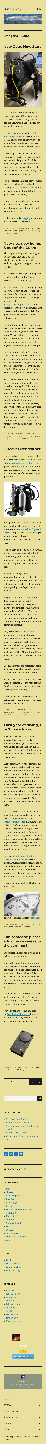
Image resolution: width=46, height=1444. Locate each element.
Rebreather (35, 712)
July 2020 (10, 1290)
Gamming (11, 1213)
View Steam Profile (23, 1357)
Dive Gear (23, 228)
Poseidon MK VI (26, 466)
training (37, 231)
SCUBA (30, 228)
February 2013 (13, 1314)
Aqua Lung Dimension (14, 136)
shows (6, 927)
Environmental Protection (19, 1209)
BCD (16, 228)
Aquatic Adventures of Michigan (24, 463)
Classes (18, 710)
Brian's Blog (12, 9)
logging (27, 218)
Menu (38, 9)
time (11, 927)
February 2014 (13, 1304)
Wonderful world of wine (18, 1122)
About (7, 1429)
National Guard (13, 1223)
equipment (22, 231)
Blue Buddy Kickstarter (18, 1014)
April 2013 (11, 1311)
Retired (12, 436)
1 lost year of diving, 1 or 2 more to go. (22, 727)
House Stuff (19, 434)
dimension (12, 231)
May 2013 (10, 1307)
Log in (9, 1260)
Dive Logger (29, 1067)
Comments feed (13, 1267)
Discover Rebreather (22, 449)
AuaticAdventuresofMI (12, 712)
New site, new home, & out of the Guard (22, 245)
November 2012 (13, 1321)
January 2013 (12, 1318)
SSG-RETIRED (9, 439)
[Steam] (11, 1154)
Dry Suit (10, 1206)
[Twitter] (6, 1154)
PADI (32, 436)
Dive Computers (13, 1196)
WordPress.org (13, 1270)
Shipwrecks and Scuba (14, 822)
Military (28, 434)
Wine (8, 1240)
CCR (23, 712)
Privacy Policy (20, 1437)
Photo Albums (11, 1411)
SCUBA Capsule (13, 1233)
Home (7, 1399)
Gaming (7, 1423)
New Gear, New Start (22, 46)
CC (22, 918)
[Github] (21, 1154)
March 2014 (11, 1301)
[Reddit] (16, 1154)
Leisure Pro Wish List (27, 187)
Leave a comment (11, 233)
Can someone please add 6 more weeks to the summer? (22, 941)
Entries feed (12, 1263)
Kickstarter (12, 1070)
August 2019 (12, 1297)
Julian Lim (35, 918)
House (26, 436)
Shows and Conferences (24, 924)
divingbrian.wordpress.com (17, 304)
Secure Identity (11, 1417)
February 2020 (13, 1294)
